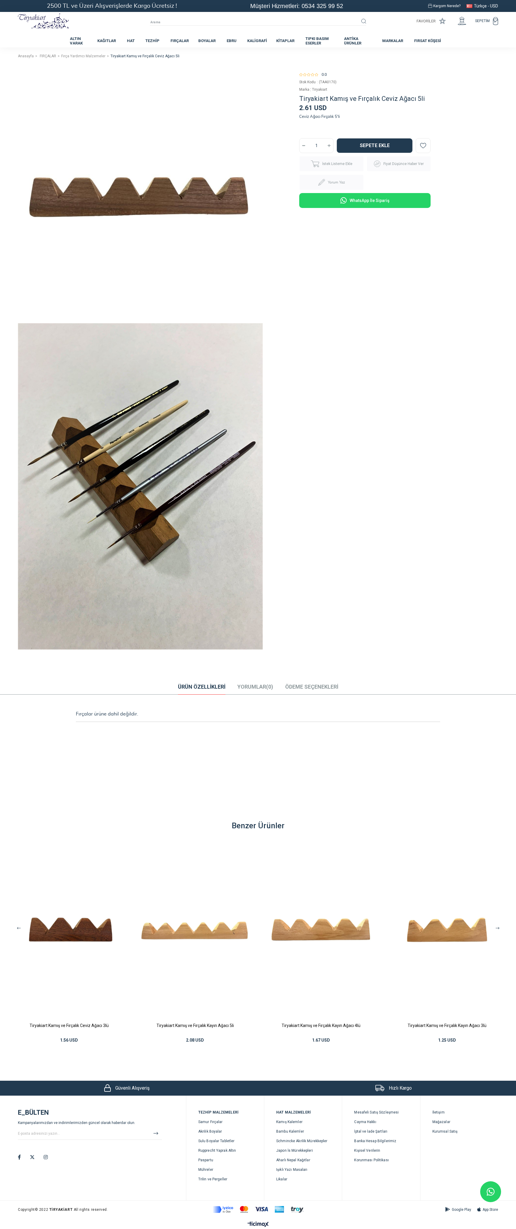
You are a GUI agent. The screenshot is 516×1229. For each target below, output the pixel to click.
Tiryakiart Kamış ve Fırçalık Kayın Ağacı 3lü (447, 1025)
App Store (490, 1210)
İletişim (438, 1112)
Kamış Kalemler (289, 1122)
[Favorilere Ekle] (423, 145)
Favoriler (426, 21)
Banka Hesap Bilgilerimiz (375, 1141)
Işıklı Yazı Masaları (291, 1170)
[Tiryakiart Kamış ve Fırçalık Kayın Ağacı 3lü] (447, 930)
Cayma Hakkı (365, 1122)
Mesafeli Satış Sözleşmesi (376, 1112)
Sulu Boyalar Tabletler (216, 1141)
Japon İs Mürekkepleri (294, 1150)
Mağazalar (441, 1122)
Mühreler (205, 1170)
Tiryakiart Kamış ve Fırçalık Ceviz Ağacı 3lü (69, 1025)
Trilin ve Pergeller (212, 1179)
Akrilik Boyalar (210, 1131)
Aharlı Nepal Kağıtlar (293, 1160)
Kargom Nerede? (446, 6)
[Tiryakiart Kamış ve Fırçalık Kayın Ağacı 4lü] (321, 930)
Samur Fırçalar (210, 1122)
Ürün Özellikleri (201, 687)
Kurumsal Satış (445, 1131)
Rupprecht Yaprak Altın (217, 1150)
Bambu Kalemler (290, 1131)
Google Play (461, 1210)
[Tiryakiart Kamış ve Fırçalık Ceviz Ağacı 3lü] (69, 930)
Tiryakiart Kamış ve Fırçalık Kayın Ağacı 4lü (321, 1025)
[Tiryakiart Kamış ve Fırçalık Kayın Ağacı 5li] (195, 930)
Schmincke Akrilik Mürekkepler (301, 1141)
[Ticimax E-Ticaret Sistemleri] (258, 1225)
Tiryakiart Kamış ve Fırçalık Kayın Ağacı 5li (195, 1025)
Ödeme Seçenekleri (311, 687)
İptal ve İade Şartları (370, 1131)
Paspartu (205, 1160)
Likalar (281, 1179)
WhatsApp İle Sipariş (369, 200)
